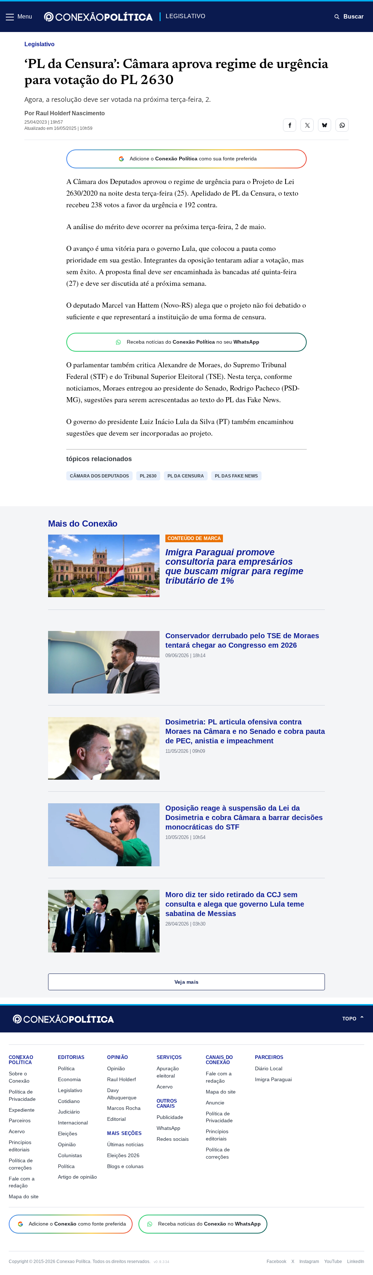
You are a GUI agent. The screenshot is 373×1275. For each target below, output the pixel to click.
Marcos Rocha (124, 1108)
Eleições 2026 (123, 1155)
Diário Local (268, 1068)
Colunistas (70, 1155)
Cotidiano (69, 1101)
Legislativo (39, 44)
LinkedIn (355, 1261)
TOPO (353, 1019)
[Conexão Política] (98, 17)
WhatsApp (168, 1128)
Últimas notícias (125, 1144)
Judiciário (69, 1112)
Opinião (67, 1144)
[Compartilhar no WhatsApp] (342, 125)
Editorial (116, 1119)
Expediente (22, 1110)
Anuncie (215, 1103)
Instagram (309, 1261)
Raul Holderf (121, 1079)
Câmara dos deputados (99, 476)
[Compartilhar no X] (307, 125)
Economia (69, 1079)
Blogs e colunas (125, 1166)
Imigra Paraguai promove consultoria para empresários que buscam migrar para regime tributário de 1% (234, 566)
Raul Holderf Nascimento (70, 113)
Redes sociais (173, 1139)
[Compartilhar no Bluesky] (324, 125)
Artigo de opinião (77, 1177)
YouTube (333, 1261)
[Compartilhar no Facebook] (289, 125)
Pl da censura (186, 476)
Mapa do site (24, 1196)
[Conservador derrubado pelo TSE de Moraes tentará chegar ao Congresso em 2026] (104, 662)
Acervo (17, 1131)
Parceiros (20, 1120)
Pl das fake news (236, 476)
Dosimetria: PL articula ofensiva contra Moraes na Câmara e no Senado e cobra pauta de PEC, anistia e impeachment (245, 731)
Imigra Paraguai (273, 1079)
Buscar (353, 16)
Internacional (73, 1123)
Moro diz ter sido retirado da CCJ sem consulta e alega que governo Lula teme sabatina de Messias (234, 904)
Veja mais (186, 982)
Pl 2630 (148, 476)
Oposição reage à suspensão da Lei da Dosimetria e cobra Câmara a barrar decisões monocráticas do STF (244, 817)
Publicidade (170, 1117)
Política (66, 1068)
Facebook (276, 1261)
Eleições (67, 1133)
